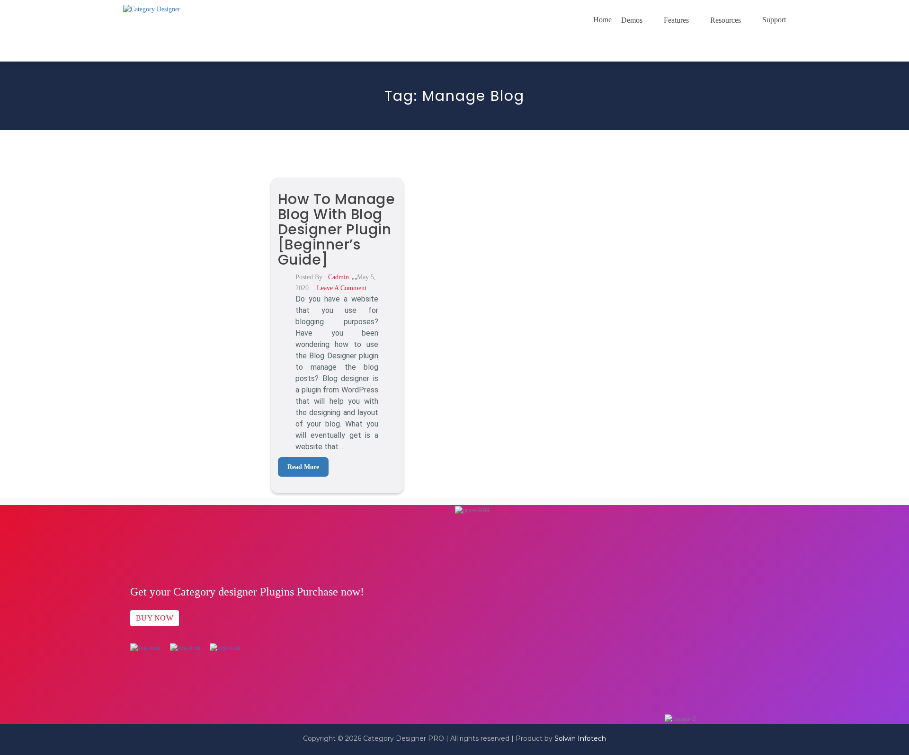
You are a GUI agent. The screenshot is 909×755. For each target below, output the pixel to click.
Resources (725, 20)
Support (774, 20)
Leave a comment (341, 288)
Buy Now (154, 618)
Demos (631, 20)
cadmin (338, 277)
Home (602, 20)
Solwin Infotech (580, 738)
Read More (303, 467)
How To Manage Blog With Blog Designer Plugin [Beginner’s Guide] (336, 229)
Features (676, 20)
